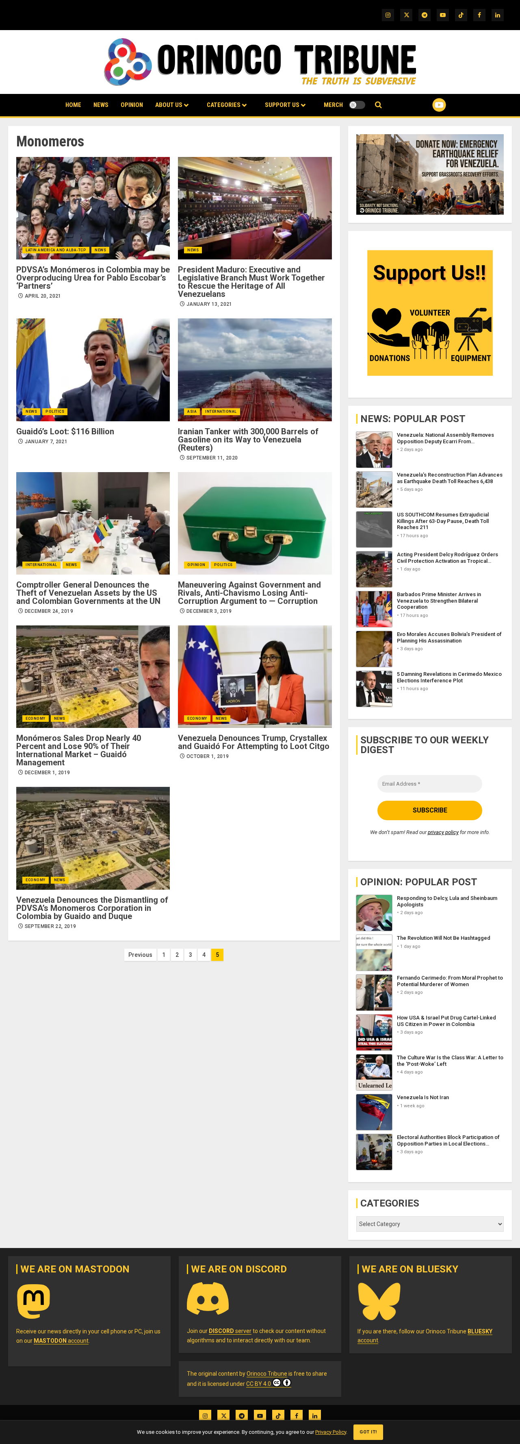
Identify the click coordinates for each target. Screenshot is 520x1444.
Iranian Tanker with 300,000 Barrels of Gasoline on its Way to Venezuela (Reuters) (248, 440)
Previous (140, 955)
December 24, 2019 (49, 611)
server (230, 1331)
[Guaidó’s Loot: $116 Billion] (93, 369)
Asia (192, 411)
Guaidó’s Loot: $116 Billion (65, 431)
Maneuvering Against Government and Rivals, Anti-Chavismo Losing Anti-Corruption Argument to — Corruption (249, 593)
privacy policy (443, 832)
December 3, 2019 (209, 611)
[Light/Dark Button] (357, 105)
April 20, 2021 (43, 296)
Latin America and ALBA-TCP (56, 250)
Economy (36, 719)
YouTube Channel (426, 104)
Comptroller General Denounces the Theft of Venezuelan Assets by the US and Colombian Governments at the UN (88, 593)
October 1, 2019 (207, 756)
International (221, 411)
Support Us (282, 105)
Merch (333, 105)
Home (73, 105)
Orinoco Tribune (267, 1373)
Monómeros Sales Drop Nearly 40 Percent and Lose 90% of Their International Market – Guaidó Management (78, 750)
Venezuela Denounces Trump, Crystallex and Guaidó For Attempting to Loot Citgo (253, 742)
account (61, 1340)
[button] (378, 105)
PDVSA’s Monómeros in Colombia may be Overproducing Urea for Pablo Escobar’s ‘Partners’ (93, 278)
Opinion (132, 105)
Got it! (368, 1432)
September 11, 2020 (212, 458)
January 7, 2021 (46, 441)
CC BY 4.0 (258, 1384)
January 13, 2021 (209, 304)
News (100, 105)
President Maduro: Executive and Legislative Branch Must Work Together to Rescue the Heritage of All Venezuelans (251, 282)
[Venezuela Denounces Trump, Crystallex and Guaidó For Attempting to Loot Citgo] (255, 676)
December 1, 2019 (47, 772)
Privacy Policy (330, 1432)
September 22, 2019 (50, 926)
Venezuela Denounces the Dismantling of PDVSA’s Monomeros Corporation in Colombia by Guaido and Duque (92, 908)
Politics (55, 411)
